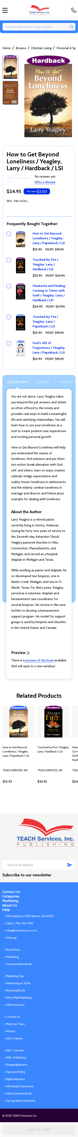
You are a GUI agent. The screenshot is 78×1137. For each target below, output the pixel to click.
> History (9, 1031)
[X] (7, 853)
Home (6, 48)
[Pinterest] (29, 853)
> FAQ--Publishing (15, 1057)
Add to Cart (39, 1130)
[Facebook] (18, 853)
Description (17, 382)
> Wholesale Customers (19, 1086)
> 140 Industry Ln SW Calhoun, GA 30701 (28, 916)
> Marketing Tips (14, 976)
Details (43, 382)
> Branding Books (14, 990)
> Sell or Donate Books (18, 1093)
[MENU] (5, 10)
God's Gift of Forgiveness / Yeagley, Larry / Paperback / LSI (49, 347)
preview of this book (39, 660)
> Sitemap (10, 937)
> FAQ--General (13, 1050)
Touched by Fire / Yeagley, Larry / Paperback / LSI (45, 321)
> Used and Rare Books (18, 964)
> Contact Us (12, 1017)
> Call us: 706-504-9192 (18, 923)
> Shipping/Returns (15, 1064)
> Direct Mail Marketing (17, 997)
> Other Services (14, 1005)
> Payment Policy (14, 1072)
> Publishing (11, 957)
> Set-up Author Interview (19, 1100)
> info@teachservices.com (20, 930)
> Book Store (12, 949)
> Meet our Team (14, 1024)
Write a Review (45, 182)
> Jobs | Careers (13, 1038)
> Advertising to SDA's (17, 983)
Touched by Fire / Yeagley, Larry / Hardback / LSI (45, 264)
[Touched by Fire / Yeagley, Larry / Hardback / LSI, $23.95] (53, 721)
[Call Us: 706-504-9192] (74, 10)
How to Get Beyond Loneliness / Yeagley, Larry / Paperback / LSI (49, 238)
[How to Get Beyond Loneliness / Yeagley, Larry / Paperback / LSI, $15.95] (19, 721)
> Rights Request (14, 1079)
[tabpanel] (18, 753)
